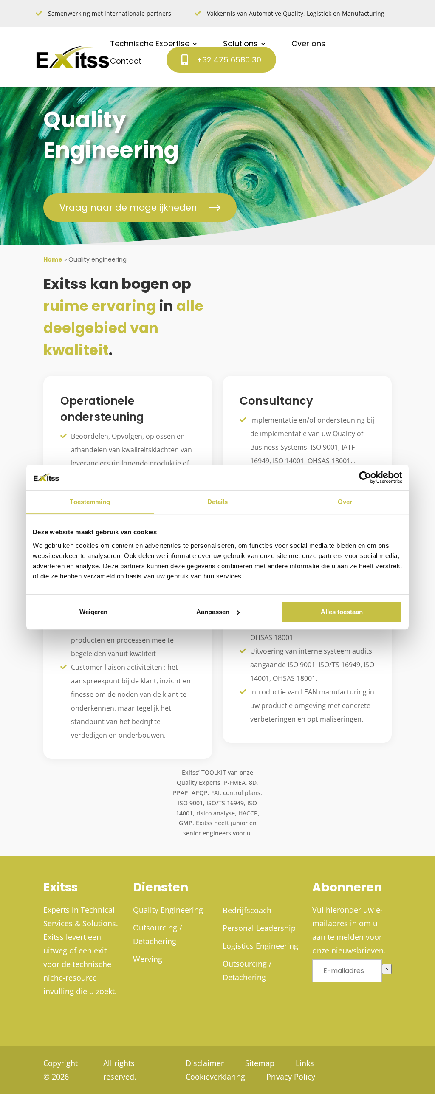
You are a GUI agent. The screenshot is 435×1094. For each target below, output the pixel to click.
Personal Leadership (259, 928)
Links (305, 1063)
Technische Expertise (149, 44)
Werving (147, 959)
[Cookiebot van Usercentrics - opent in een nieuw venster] (365, 477)
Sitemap (259, 1063)
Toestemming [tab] (90, 501)
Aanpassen (212, 611)
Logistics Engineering (260, 946)
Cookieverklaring (215, 1076)
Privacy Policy (290, 1076)
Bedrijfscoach (247, 910)
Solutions (240, 44)
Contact (125, 61)
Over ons (308, 44)
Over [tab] (345, 501)
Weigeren (93, 611)
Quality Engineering (168, 910)
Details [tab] (217, 501)
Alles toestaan (342, 611)
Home (52, 259)
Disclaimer (205, 1063)
